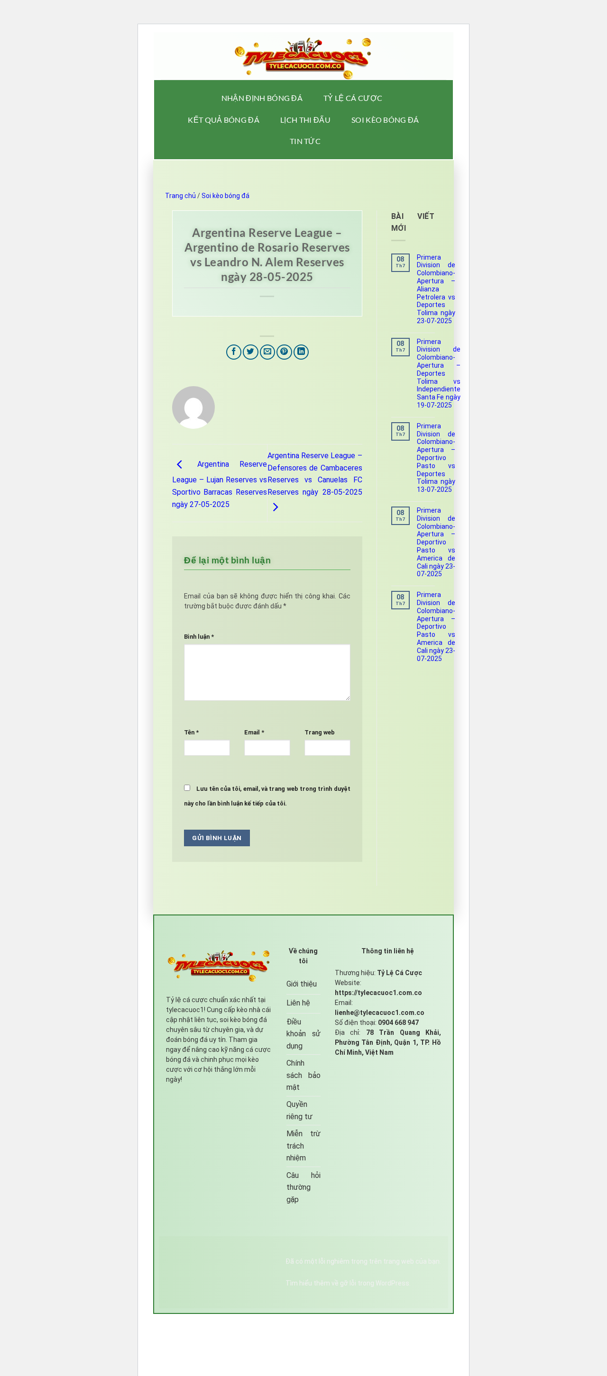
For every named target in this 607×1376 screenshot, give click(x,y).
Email (254, 732)
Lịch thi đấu (305, 119)
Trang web (319, 732)
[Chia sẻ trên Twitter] (250, 352)
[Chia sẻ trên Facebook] (234, 352)
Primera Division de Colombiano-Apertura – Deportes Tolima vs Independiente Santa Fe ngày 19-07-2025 (438, 373)
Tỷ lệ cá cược (352, 97)
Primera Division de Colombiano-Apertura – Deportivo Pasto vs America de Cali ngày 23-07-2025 (436, 542)
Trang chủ (180, 195)
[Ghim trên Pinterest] (284, 352)
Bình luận (199, 636)
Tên (191, 732)
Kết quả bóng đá (223, 119)
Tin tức (305, 140)
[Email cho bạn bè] (268, 352)
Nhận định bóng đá (262, 97)
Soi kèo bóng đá (385, 119)
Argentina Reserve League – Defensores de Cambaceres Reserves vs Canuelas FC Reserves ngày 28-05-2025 (314, 474)
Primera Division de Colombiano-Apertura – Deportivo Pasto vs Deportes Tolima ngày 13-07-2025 (436, 457)
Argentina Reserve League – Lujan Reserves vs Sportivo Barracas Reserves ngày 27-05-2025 (219, 484)
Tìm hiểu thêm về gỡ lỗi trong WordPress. (348, 1283)
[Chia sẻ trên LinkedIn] (301, 352)
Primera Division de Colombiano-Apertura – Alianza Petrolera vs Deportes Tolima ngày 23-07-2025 (436, 289)
